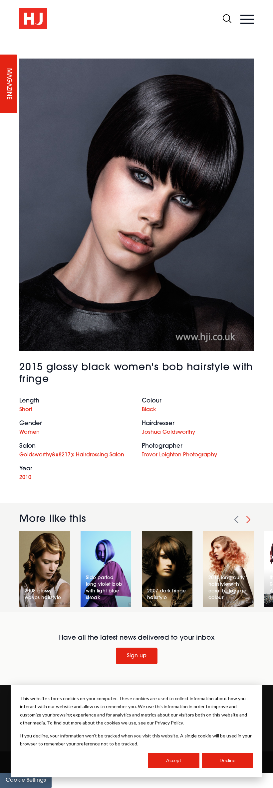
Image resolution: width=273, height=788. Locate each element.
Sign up (136, 656)
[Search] (227, 18)
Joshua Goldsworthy (168, 432)
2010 (25, 477)
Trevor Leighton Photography (179, 455)
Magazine (9, 84)
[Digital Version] (5, 41)
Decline (227, 760)
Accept (173, 760)
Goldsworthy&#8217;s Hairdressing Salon (71, 455)
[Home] (33, 18)
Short (25, 409)
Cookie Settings (26, 780)
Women (29, 432)
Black (149, 409)
